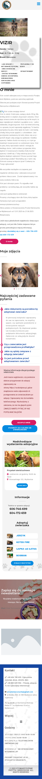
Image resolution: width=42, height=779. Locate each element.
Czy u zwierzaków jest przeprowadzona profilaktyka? (19, 346)
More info (22, 485)
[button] (21, 722)
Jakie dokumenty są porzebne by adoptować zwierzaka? (21, 310)
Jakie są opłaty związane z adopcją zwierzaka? (17, 353)
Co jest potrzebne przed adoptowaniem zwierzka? (17, 360)
